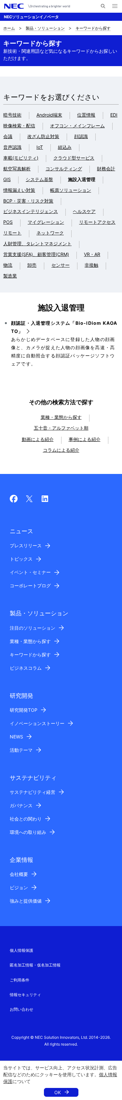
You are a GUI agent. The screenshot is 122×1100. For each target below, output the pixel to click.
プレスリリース (26, 545)
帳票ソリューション (70, 190)
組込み (65, 147)
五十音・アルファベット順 (61, 428)
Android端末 (49, 115)
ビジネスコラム (26, 668)
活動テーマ (21, 750)
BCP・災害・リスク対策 (28, 201)
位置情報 (86, 115)
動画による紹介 (38, 439)
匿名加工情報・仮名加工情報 (35, 965)
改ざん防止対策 (43, 136)
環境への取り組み (28, 832)
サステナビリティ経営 (32, 792)
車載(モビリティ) (20, 158)
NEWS (16, 736)
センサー (60, 265)
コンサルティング (64, 168)
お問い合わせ (21, 1009)
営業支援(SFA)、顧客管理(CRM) (36, 254)
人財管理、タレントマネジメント (37, 243)
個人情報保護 (21, 950)
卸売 (31, 265)
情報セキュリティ (25, 994)
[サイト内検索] (103, 6)
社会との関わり (26, 818)
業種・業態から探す (61, 417)
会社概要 (19, 874)
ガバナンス (21, 805)
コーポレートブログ (30, 585)
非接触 (91, 265)
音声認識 (12, 147)
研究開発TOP (23, 710)
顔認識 (81, 136)
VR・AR (92, 254)
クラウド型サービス (73, 158)
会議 (7, 136)
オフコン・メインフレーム (77, 125)
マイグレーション (46, 222)
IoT (39, 147)
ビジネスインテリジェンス (30, 211)
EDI (113, 115)
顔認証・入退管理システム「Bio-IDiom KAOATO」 (64, 327)
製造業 (10, 276)
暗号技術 (12, 115)
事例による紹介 (85, 439)
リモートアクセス (97, 222)
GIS (7, 179)
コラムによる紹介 (61, 450)
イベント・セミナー (30, 572)
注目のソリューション (32, 628)
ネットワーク (50, 233)
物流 (7, 265)
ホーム (9, 28)
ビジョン (19, 887)
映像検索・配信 (19, 125)
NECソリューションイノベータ (31, 16)
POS (8, 222)
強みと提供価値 (26, 901)
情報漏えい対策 (19, 190)
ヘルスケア (84, 211)
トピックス (21, 559)
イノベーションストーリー (37, 723)
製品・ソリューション (45, 28)
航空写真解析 (17, 168)
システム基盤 (39, 179)
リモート (12, 233)
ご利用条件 (19, 980)
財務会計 (106, 168)
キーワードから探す (93, 28)
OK (57, 1092)
